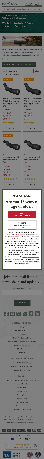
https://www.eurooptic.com (16, 234)
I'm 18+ (22, 215)
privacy (25, 257)
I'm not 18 (22, 225)
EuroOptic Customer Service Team (22, 261)
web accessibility (33, 257)
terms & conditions (13, 259)
